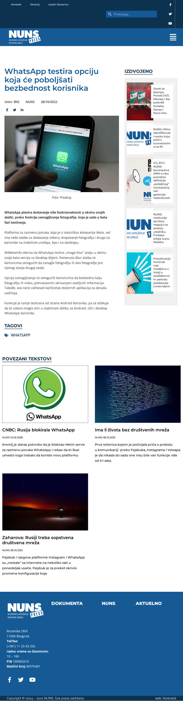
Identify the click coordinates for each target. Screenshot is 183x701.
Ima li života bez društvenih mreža (132, 429)
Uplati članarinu (58, 4)
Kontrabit (169, 698)
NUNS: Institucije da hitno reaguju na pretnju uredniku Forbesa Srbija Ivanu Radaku (161, 228)
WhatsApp (20, 335)
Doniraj (35, 4)
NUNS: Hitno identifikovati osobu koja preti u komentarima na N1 (162, 138)
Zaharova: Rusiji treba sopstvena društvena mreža (38, 540)
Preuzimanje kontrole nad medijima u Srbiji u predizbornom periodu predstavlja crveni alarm (162, 272)
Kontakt (16, 4)
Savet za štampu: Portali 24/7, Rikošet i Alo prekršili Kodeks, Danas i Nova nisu (161, 101)
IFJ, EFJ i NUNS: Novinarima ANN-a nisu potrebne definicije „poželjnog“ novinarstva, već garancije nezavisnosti (161, 180)
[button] (116, 37)
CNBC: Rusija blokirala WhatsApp (38, 429)
